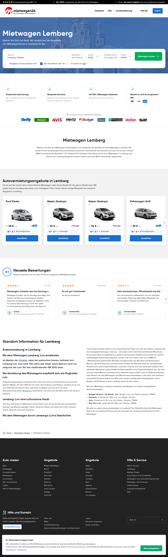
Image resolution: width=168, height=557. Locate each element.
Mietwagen (27, 391)
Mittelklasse (7, 475)
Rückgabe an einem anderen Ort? (22, 64)
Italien (88, 466)
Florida (88, 492)
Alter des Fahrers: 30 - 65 (54, 64)
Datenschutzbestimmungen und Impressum (62, 528)
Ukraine (23, 360)
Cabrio (5, 485)
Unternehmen (132, 485)
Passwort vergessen (94, 521)
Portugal (89, 475)
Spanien (47, 479)
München (48, 475)
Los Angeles (91, 495)
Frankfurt (47, 472)
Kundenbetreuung (124, 10)
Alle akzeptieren (151, 548)
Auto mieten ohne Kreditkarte (139, 475)
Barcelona (48, 485)
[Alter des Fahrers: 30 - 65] (41, 63)
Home (9, 433)
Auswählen (22, 238)
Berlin (46, 469)
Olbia (88, 472)
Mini (4, 466)
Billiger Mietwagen (51, 466)
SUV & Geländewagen (12, 489)
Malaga (47, 492)
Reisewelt (99, 10)
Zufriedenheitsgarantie (136, 489)
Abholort (10, 55)
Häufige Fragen (133, 472)
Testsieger (131, 469)
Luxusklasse (8, 479)
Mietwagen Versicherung (137, 482)
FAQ (110, 10)
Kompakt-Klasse (9, 472)
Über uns (48, 518)
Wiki (128, 492)
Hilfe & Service (133, 466)
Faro (87, 482)
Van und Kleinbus (10, 482)
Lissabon (89, 479)
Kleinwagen (7, 469)
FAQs (46, 521)
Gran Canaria (49, 489)
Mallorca (47, 482)
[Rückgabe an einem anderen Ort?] (7, 63)
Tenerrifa (47, 495)
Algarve (89, 485)
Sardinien (89, 469)
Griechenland (91, 489)
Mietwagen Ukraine (22, 433)
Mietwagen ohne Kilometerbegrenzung (143, 479)
